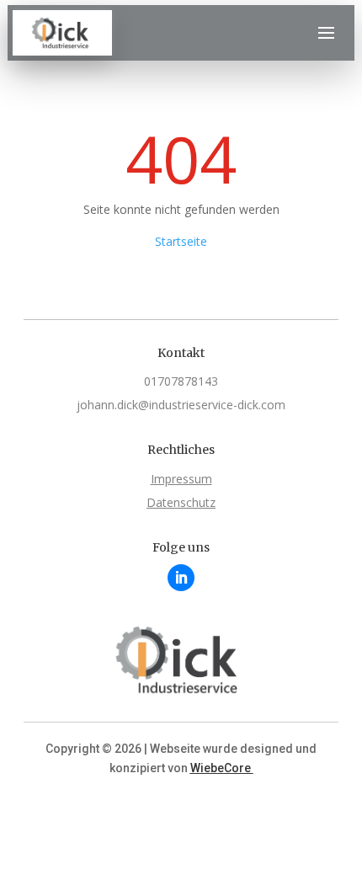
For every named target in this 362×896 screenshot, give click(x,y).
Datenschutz (181, 502)
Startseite (181, 241)
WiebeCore (221, 768)
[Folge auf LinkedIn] (181, 577)
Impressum (181, 479)
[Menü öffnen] (326, 33)
